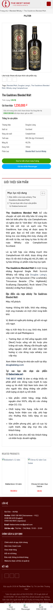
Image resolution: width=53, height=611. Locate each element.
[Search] (38, 3)
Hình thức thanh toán (12, 546)
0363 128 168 (16, 515)
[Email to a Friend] (15, 79)
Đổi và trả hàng (10, 553)
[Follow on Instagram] (12, 576)
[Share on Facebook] (4, 79)
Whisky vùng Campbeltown (17, 88)
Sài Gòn (7, 512)
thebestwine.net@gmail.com (21, 524)
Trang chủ (4, 11)
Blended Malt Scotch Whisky (35, 151)
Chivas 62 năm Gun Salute (39, 485)
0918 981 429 (9, 518)
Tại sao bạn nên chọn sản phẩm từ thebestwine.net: (23, 204)
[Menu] (49, 4)
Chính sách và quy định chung (16, 542)
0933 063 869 (10, 521)
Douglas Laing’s (38, 274)
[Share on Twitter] (9, 79)
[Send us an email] (17, 576)
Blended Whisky (16, 11)
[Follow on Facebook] (7, 576)
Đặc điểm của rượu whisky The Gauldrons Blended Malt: (22, 198)
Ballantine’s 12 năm (13, 484)
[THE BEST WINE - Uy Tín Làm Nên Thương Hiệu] (18, 4)
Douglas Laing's (24, 85)
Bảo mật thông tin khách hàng (16, 557)
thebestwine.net (15, 374)
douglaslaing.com (15, 365)
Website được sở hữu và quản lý (16, 561)
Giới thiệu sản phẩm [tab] (16, 182)
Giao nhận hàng (10, 550)
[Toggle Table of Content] (41, 193)
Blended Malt (12, 85)
